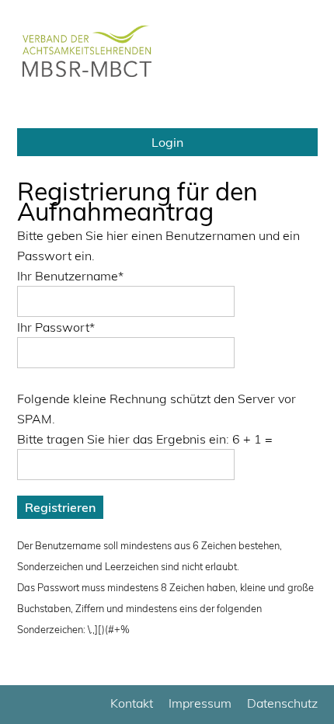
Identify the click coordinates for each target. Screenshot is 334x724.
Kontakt (131, 703)
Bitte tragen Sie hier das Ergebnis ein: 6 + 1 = (145, 439)
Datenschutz (282, 703)
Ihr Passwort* (56, 327)
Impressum (200, 703)
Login (167, 142)
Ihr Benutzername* (70, 276)
